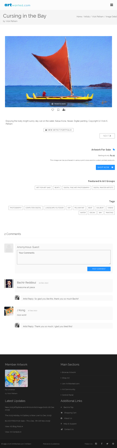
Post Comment (99, 269)
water (83, 213)
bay (100, 213)
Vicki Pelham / (98, 16)
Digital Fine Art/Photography (76, 188)
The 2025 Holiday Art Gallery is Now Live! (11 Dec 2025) (28, 415)
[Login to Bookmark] (58, 109)
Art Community (68, 389)
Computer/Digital (33, 208)
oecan (92, 213)
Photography (16, 208)
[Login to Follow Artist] (64, 109)
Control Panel (67, 395)
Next (106, 136)
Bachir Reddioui (26, 282)
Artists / (87, 16)
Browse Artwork (69, 372)
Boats (57, 188)
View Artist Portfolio (59, 130)
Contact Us (68, 429)
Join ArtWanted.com (70, 384)
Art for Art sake (43, 188)
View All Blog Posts (13, 426)
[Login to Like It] (53, 109)
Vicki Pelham (11, 21)
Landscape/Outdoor (54, 208)
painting (109, 213)
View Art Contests (12, 432)
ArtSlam (28, 444)
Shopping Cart (70, 413)
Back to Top (68, 407)
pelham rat (79, 208)
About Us (68, 418)
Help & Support (69, 424)
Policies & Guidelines (51, 444)
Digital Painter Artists (103, 188)
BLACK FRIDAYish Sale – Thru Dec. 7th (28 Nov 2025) (27, 421)
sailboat (100, 208)
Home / (80, 16)
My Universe (10, 390)
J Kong (21, 310)
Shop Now (103, 167)
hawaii (110, 208)
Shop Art (65, 378)
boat (90, 208)
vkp (68, 208)
